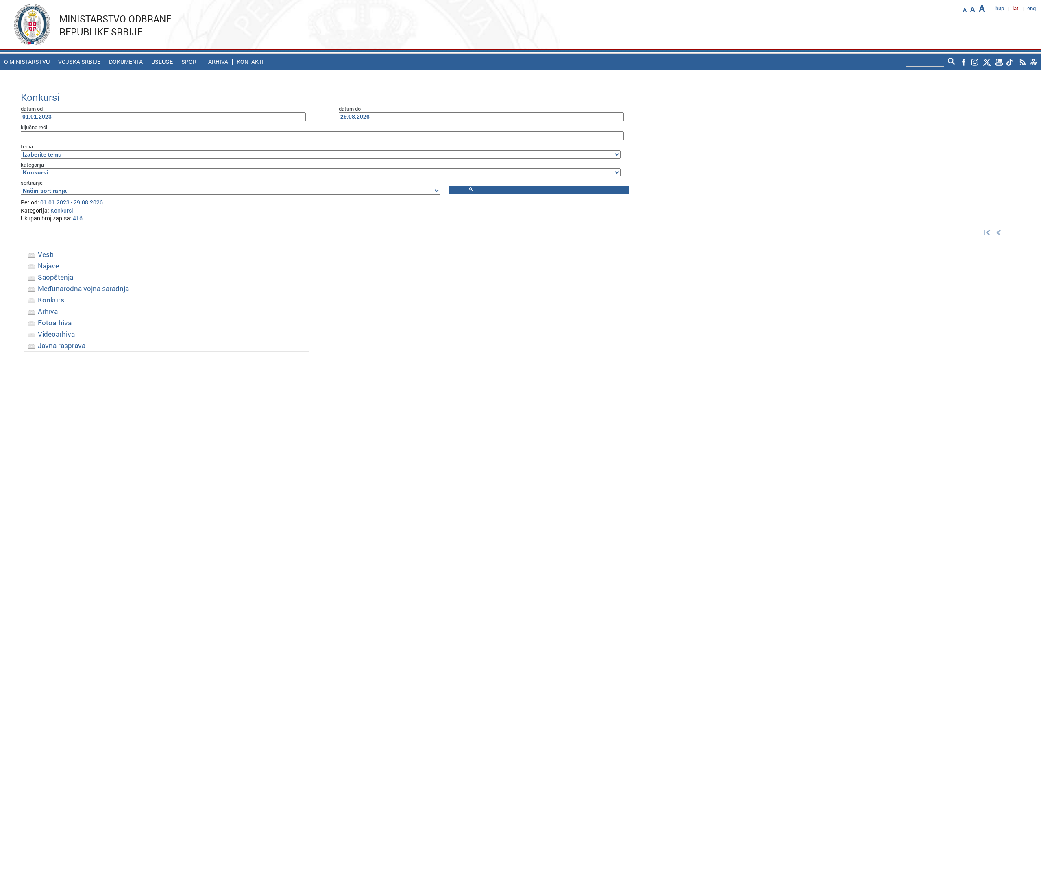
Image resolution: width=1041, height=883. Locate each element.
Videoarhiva (56, 334)
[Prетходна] (999, 232)
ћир (999, 8)
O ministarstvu (27, 62)
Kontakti (250, 62)
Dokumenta (126, 62)
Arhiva (218, 62)
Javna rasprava (61, 345)
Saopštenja (55, 277)
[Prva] (985, 232)
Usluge (162, 62)
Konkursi (52, 299)
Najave (48, 265)
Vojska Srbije (79, 62)
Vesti (46, 254)
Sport (190, 62)
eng (1031, 8)
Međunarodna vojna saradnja (83, 288)
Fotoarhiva (55, 322)
